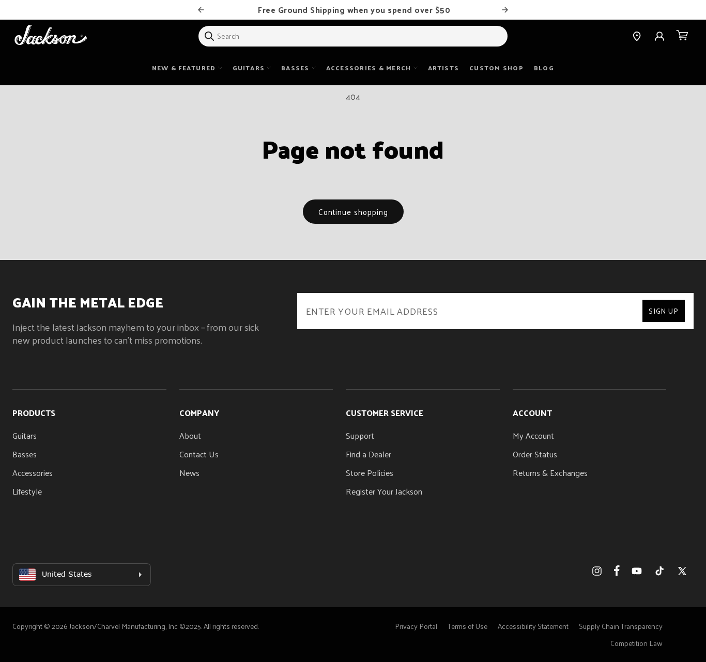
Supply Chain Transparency (621, 626)
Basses (24, 454)
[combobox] (353, 36)
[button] (682, 36)
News (189, 472)
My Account (533, 435)
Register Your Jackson (384, 491)
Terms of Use (467, 626)
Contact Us (199, 454)
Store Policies (369, 472)
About (190, 435)
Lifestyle (27, 491)
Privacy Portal (416, 626)
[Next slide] (505, 10)
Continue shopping (353, 212)
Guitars (24, 435)
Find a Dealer (368, 454)
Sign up (664, 310)
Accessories (32, 472)
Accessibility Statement (533, 626)
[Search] (209, 36)
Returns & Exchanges (550, 472)
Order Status (535, 454)
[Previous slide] (201, 10)
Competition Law (636, 643)
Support (360, 435)
